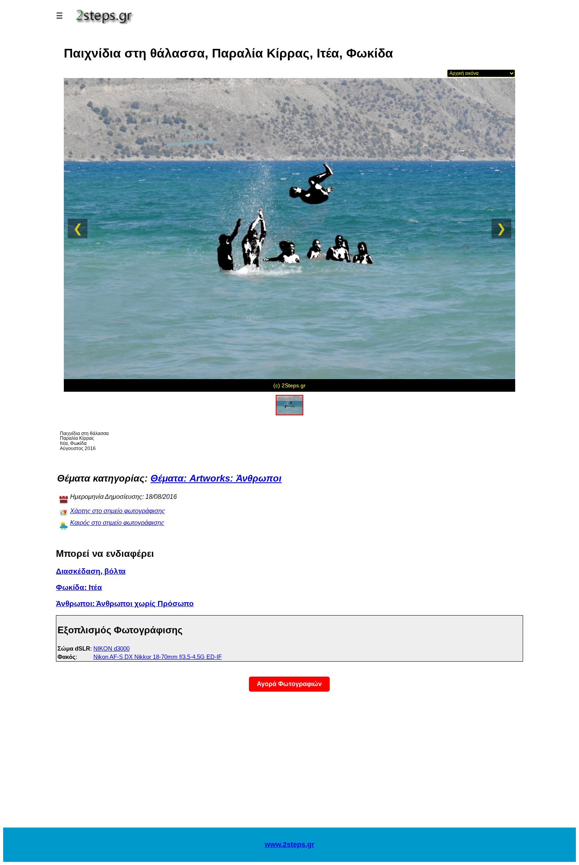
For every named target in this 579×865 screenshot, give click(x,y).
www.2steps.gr (289, 844)
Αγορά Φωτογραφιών (289, 684)
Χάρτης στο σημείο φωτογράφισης (117, 511)
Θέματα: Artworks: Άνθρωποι (216, 478)
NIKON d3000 (111, 648)
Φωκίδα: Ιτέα (79, 587)
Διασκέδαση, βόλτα (91, 571)
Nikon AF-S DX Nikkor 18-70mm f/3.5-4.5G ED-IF (157, 656)
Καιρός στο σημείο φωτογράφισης (117, 522)
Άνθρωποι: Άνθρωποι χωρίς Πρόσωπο (125, 603)
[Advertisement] (289, 764)
